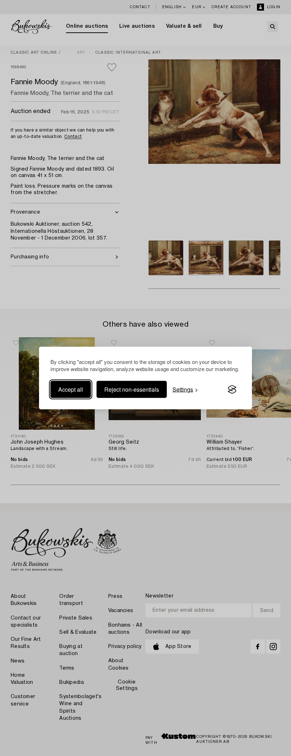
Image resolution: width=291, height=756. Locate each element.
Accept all (70, 389)
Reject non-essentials (131, 389)
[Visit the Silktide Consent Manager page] (232, 389)
